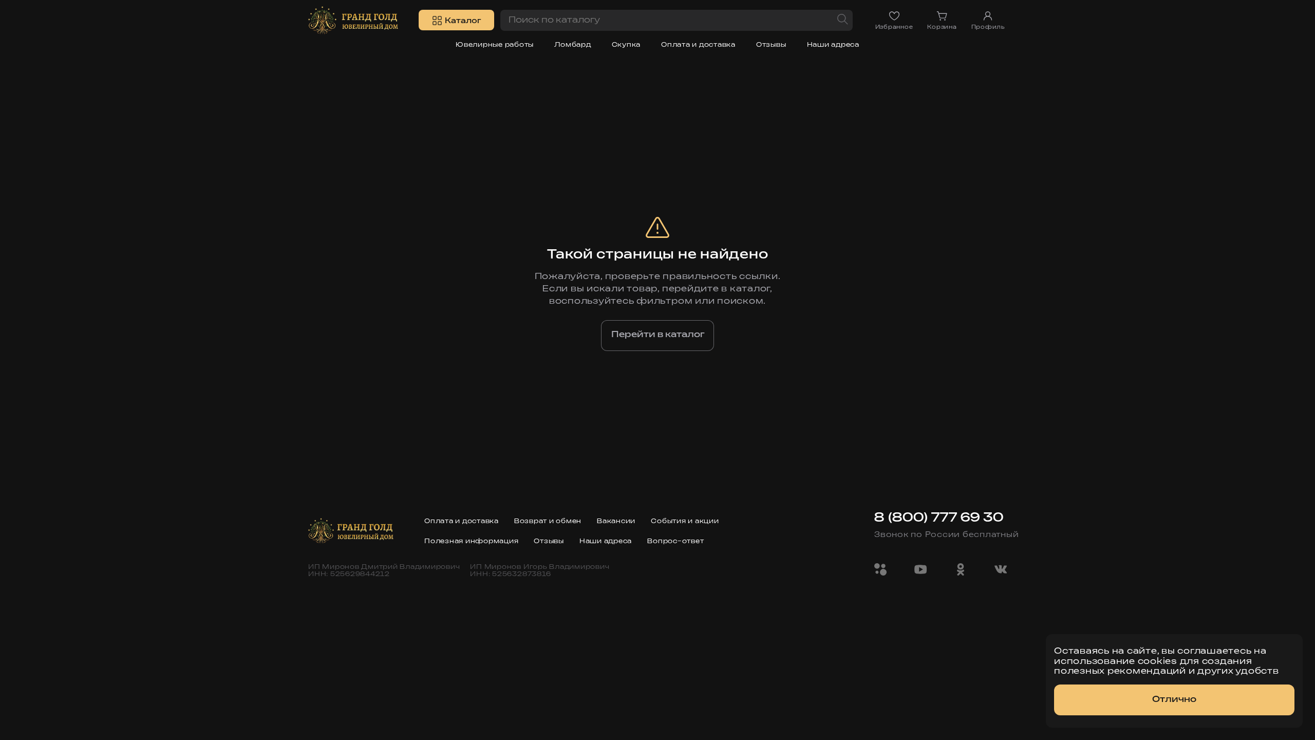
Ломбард (572, 45)
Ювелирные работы (495, 45)
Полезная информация (471, 541)
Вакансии (616, 521)
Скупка (626, 45)
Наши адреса (833, 45)
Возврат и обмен (547, 521)
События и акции (685, 521)
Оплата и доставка (698, 45)
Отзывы (771, 45)
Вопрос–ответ (675, 541)
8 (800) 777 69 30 (939, 518)
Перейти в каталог (657, 335)
